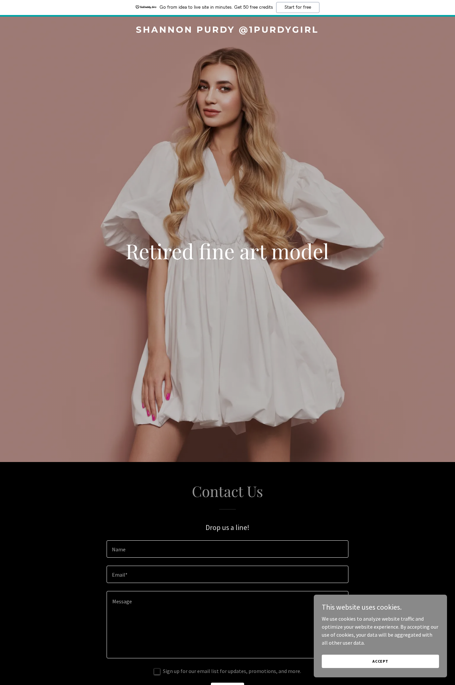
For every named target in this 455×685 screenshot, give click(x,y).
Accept (380, 661)
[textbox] (227, 549)
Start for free (297, 7)
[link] (228, 30)
